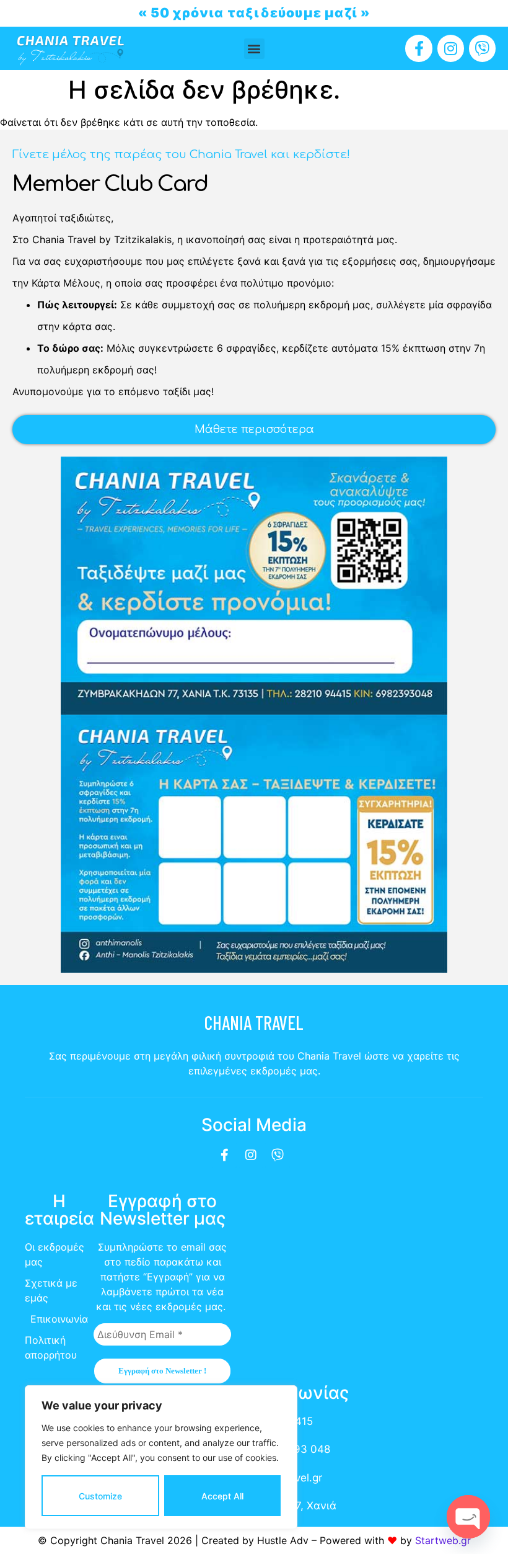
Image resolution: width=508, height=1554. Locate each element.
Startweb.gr (443, 1540)
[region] (161, 1457)
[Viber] (482, 48)
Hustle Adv (283, 1540)
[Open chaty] (468, 1516)
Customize (100, 1496)
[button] (254, 48)
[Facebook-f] (418, 48)
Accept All (222, 1496)
